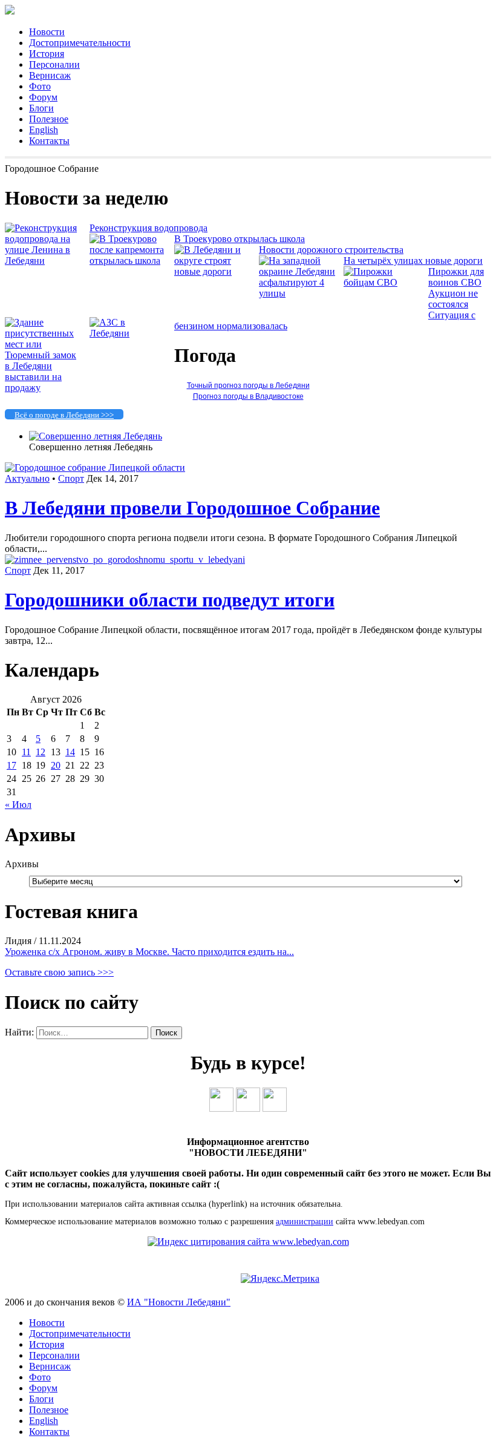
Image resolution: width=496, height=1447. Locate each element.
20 (55, 765)
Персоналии (54, 64)
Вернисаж (50, 75)
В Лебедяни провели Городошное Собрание (192, 508)
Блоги (41, 108)
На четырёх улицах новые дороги (413, 260)
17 (11, 765)
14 (70, 752)
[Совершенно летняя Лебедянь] (95, 436)
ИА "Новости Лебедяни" (178, 1302)
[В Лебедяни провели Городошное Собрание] (95, 467)
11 (26, 752)
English (43, 130)
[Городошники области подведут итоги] (125, 559)
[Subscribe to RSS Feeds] (275, 1108)
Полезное (48, 119)
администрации (304, 1221)
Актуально (27, 478)
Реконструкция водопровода (148, 228)
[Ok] (248, 1108)
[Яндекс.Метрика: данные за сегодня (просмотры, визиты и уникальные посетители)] (280, 1278)
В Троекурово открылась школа (239, 239)
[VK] (221, 1108)
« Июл (18, 804)
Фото (40, 86)
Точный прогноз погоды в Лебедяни (248, 385)
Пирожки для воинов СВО (456, 276)
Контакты (49, 141)
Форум (43, 97)
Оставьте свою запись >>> (59, 972)
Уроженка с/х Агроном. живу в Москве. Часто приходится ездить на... (149, 952)
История (46, 53)
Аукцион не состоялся (453, 298)
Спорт (71, 478)
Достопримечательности (80, 43)
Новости (47, 32)
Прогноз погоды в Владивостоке (248, 396)
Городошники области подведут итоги (169, 600)
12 (40, 752)
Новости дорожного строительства (331, 249)
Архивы (22, 864)
